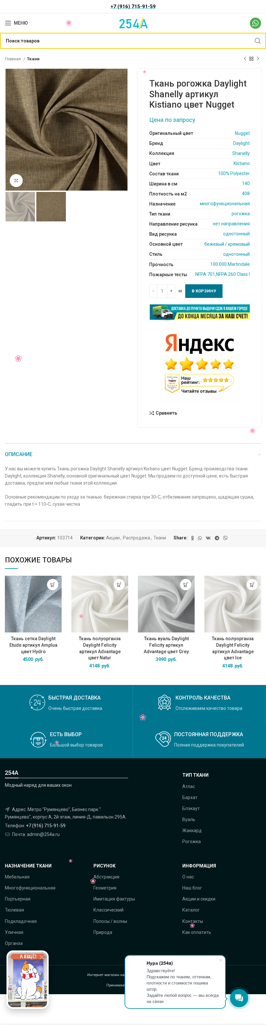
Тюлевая (14, 910)
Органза (14, 943)
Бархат (190, 797)
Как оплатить (196, 932)
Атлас (188, 786)
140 (246, 183)
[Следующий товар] (258, 59)
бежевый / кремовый (227, 244)
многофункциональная (225, 203)
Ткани (33, 58)
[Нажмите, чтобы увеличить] (16, 180)
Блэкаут (191, 808)
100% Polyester (234, 173)
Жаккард (192, 830)
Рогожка (191, 841)
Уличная (14, 932)
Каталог (191, 910)
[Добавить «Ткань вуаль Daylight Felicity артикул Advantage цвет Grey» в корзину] (185, 584)
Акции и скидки (198, 898)
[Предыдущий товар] (245, 59)
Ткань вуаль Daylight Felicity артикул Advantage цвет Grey (166, 645)
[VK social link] (208, 538)
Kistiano (242, 163)
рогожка (241, 213)
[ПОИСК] (257, 40)
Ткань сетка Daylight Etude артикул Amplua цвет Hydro (33, 645)
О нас (188, 876)
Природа (102, 932)
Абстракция (106, 876)
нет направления (231, 223)
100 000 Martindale (230, 264)
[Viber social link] (225, 538)
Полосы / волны (110, 921)
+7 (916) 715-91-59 (46, 825)
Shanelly (241, 153)
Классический (108, 910)
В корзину (204, 291)
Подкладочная (21, 921)
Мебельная (17, 876)
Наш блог (192, 887)
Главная (13, 58)
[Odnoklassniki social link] (192, 538)
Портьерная (17, 898)
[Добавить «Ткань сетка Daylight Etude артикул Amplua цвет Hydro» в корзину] (52, 584)
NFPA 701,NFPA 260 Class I (222, 274)
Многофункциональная (30, 887)
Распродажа (136, 537)
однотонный (236, 233)
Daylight (241, 143)
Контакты (192, 921)
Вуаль (188, 819)
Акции (113, 537)
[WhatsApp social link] (200, 538)
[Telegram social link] (217, 538)
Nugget (242, 133)
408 (246, 193)
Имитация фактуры (114, 898)
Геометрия (104, 887)
